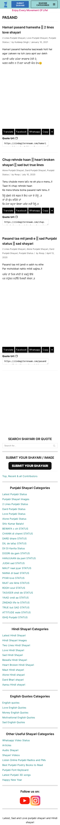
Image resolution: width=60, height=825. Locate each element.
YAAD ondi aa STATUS (15, 597)
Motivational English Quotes (18, 717)
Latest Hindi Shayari (14, 635)
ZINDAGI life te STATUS (16, 602)
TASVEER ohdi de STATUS (17, 592)
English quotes (10, 702)
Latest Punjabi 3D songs (16, 774)
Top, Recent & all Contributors (19, 476)
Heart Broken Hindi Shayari (18, 664)
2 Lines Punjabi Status (15, 504)
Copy (45, 131)
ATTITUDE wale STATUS (16, 612)
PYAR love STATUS (13, 578)
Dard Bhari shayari (13, 679)
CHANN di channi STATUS (17, 533)
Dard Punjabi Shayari (35, 170)
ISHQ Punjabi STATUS (15, 617)
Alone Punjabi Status (14, 518)
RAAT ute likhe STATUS (15, 582)
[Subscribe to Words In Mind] (25, 804)
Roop (17, 174)
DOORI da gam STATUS (16, 553)
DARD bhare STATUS (14, 538)
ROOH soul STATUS (13, 587)
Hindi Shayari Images (14, 640)
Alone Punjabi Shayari (13, 170)
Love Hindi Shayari (13, 650)
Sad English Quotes (13, 722)
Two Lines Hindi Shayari (16, 645)
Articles (6, 745)
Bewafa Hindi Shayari (14, 659)
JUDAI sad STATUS (13, 563)
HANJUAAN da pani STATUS (19, 558)
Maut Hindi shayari (13, 669)
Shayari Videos (11, 755)
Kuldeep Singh (22, 42)
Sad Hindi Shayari (12, 655)
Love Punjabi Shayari (37, 38)
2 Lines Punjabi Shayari (13, 38)
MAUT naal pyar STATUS (16, 568)
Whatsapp (34, 131)
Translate (8, 131)
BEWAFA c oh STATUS (15, 528)
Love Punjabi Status (13, 513)
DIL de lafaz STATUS (14, 543)
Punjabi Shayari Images (15, 499)
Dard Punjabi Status (13, 509)
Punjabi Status (26, 253)
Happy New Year (12, 779)
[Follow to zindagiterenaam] (35, 804)
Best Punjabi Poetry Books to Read (22, 765)
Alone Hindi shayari (13, 674)
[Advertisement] (30, 97)
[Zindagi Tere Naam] (5, 4)
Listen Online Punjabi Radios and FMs (24, 760)
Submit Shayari (20, 4)
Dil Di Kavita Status (13, 548)
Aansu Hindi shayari (13, 684)
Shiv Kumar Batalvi (13, 523)
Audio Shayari (10, 750)
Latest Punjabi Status (14, 494)
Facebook (21, 131)
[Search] (54, 445)
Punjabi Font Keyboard (15, 769)
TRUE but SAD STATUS (15, 607)
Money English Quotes (15, 712)
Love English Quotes (14, 707)
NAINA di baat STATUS (15, 573)
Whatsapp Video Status (16, 740)
